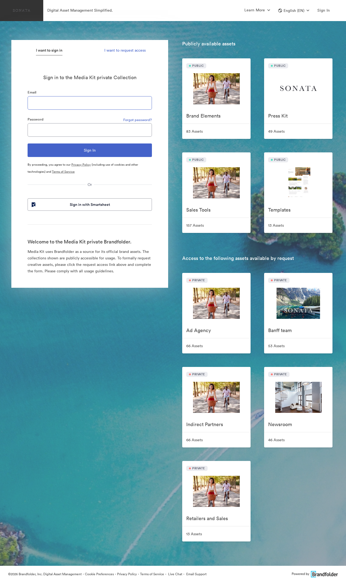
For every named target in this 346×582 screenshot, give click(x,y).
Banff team (280, 330)
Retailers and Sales (207, 518)
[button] (293, 10)
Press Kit (278, 116)
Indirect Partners (204, 424)
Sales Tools (198, 210)
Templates (279, 210)
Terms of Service (63, 171)
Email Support (196, 574)
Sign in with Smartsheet (90, 204)
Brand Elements (203, 116)
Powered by (300, 573)
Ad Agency (198, 330)
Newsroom (280, 424)
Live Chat (174, 574)
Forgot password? (137, 120)
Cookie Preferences (99, 574)
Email (32, 92)
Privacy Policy (81, 164)
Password (36, 119)
